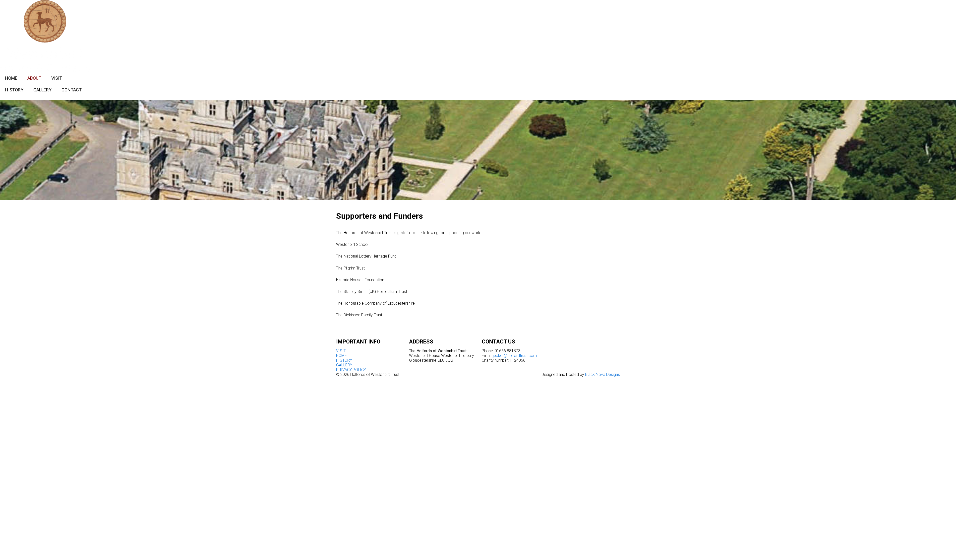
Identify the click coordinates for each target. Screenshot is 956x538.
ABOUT (34, 78)
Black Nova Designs (602, 374)
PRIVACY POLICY (351, 369)
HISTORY (14, 89)
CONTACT (71, 89)
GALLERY (42, 89)
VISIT (56, 78)
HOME (11, 78)
